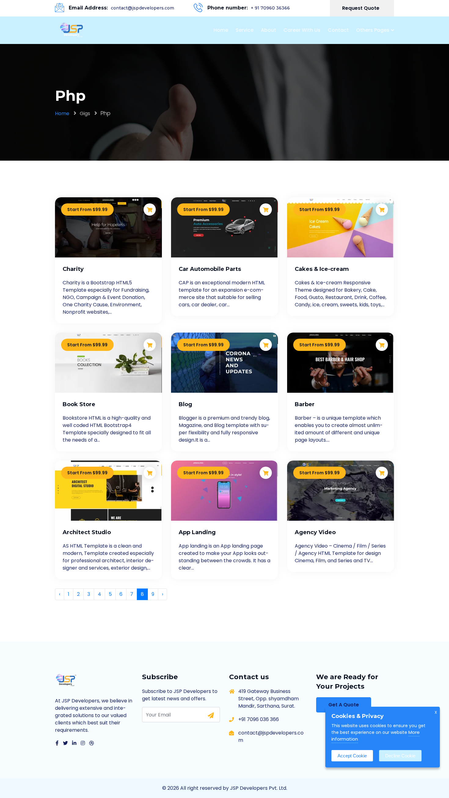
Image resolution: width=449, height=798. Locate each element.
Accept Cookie (352, 755)
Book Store (79, 404)
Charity (73, 269)
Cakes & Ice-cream (322, 269)
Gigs (85, 113)
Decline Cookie (400, 755)
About (268, 30)
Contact (338, 30)
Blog (185, 404)
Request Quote (361, 8)
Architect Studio (87, 532)
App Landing (197, 532)
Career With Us (301, 30)
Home (221, 30)
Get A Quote (343, 704)
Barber (305, 404)
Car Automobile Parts (210, 269)
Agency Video (315, 532)
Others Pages (372, 30)
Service (244, 30)
